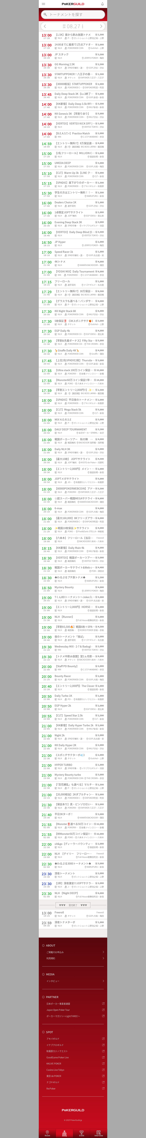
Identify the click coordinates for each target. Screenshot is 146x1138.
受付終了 (73, 905)
